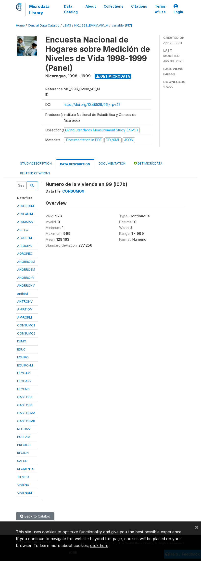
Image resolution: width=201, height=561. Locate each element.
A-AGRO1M (25, 206)
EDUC (21, 349)
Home (20, 25)
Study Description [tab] (36, 163)
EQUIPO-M (25, 365)
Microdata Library (39, 9)
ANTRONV (25, 301)
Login (178, 12)
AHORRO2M (26, 262)
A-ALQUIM (25, 214)
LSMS (67, 25)
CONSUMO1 (26, 325)
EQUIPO (23, 357)
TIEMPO (23, 477)
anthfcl (22, 293)
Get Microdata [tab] (149, 163)
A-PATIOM (25, 309)
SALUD (22, 461)
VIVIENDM (24, 493)
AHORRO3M (26, 269)
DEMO (21, 341)
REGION (23, 453)
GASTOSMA (26, 413)
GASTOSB (24, 405)
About (91, 6)
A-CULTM (24, 238)
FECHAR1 (24, 373)
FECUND (23, 389)
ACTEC (22, 230)
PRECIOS (23, 445)
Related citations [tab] (35, 173)
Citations (139, 6)
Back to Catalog (37, 516)
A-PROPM (24, 317)
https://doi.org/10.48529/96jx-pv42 (92, 104)
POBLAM (23, 437)
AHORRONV (26, 285)
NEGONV (23, 429)
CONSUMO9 (26, 333)
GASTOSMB (26, 421)
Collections (113, 6)
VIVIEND (23, 485)
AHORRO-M (26, 278)
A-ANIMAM (25, 222)
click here (99, 545)
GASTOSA (25, 397)
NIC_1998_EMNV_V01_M (91, 25)
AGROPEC (24, 253)
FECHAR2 (24, 381)
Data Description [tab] (75, 164)
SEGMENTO (26, 469)
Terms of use (160, 9)
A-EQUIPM (25, 246)
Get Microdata (115, 76)
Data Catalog (71, 9)
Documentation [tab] (112, 163)
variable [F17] (122, 25)
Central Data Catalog (44, 25)
